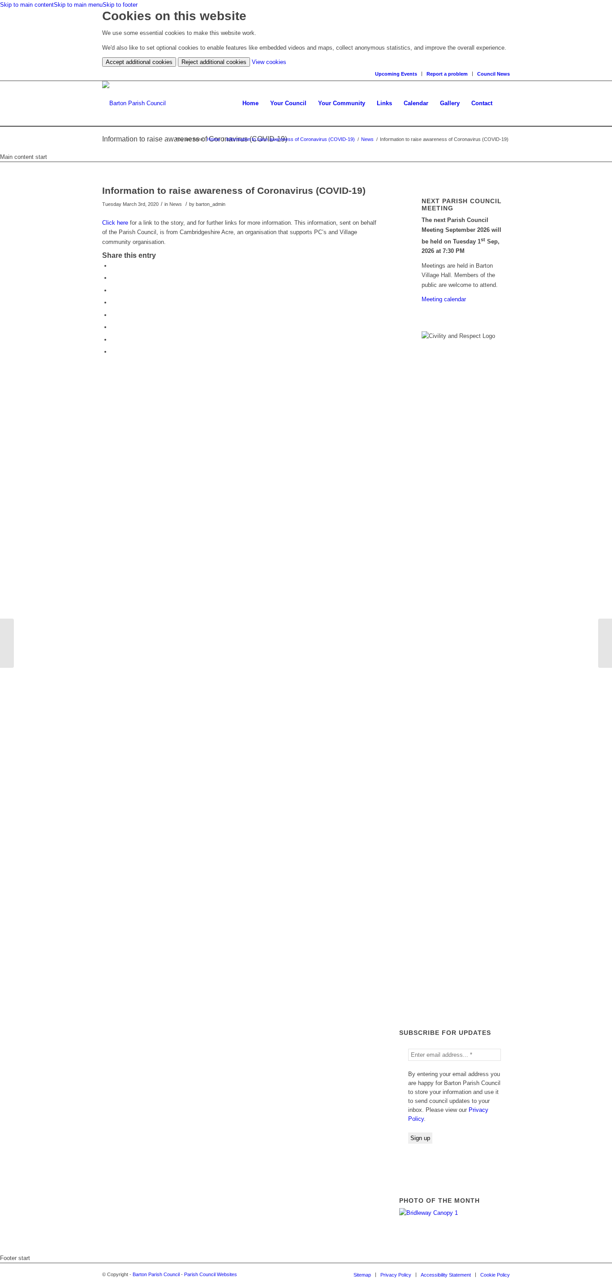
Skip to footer (120, 4)
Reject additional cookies (213, 62)
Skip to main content (27, 4)
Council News (493, 74)
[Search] (504, 103)
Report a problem (447, 74)
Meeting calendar (444, 299)
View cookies (269, 62)
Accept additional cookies (139, 62)
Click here (116, 222)
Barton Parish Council (156, 1274)
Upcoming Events (396, 74)
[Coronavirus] (7, 643)
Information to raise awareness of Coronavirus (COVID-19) (290, 139)
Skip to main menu (78, 4)
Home (213, 139)
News (367, 139)
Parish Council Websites (210, 1274)
